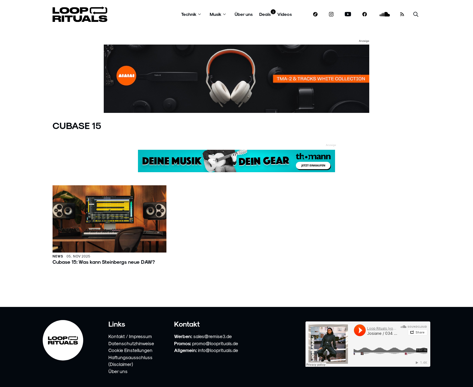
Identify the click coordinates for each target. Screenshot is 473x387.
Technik (189, 14)
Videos (284, 14)
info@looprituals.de (218, 350)
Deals (265, 14)
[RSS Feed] (402, 14)
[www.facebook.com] (365, 14)
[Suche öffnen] (415, 14)
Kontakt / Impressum (130, 336)
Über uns (244, 14)
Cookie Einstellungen (130, 350)
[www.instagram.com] (331, 14)
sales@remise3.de (212, 336)
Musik (215, 14)
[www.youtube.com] (348, 14)
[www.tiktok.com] (315, 14)
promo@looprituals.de (215, 343)
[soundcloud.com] (385, 14)
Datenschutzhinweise (131, 343)
